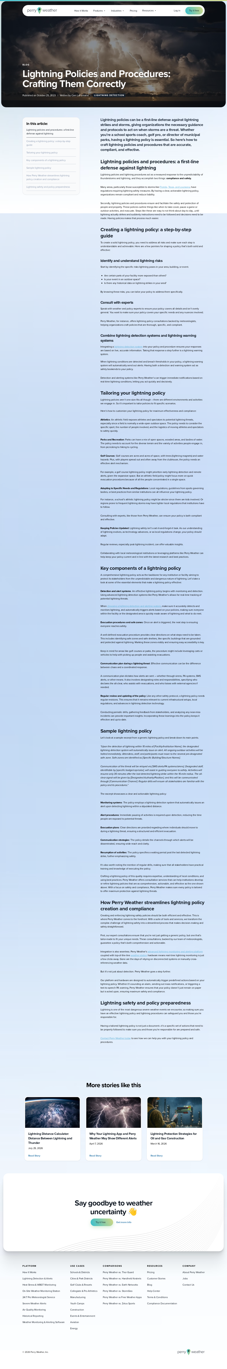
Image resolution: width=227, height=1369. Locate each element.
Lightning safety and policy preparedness (48, 187)
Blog (149, 1285)
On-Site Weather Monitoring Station (41, 1291)
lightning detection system (128, 346)
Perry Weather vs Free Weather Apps (122, 1297)
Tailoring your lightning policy (42, 152)
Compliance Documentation (162, 1303)
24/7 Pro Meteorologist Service (38, 1297)
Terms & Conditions (157, 1297)
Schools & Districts (80, 1272)
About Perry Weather (194, 1272)
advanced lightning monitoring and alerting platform (175, 951)
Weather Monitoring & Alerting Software (43, 1322)
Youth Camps (77, 1303)
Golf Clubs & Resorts (81, 1285)
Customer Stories (156, 1278)
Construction (77, 1309)
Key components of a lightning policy (46, 160)
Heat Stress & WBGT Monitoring (39, 1285)
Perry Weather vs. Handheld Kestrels (122, 1278)
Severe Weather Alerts (34, 1303)
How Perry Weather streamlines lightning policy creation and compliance (47, 177)
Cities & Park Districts (81, 1278)
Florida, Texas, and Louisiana (175, 187)
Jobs (185, 1278)
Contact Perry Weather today (115, 1038)
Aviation (74, 1322)
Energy (74, 1328)
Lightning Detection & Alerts (37, 1278)
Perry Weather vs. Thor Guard (118, 1272)
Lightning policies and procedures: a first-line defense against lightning (50, 131)
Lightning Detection (109, 95)
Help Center (153, 1291)
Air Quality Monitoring (34, 1309)
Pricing (150, 1272)
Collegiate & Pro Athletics (83, 1291)
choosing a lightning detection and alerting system (134, 606)
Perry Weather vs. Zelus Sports (119, 1303)
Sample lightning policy (38, 168)
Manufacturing (77, 1297)
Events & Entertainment (82, 1316)
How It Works (29, 1272)
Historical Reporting (32, 1316)
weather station (139, 955)
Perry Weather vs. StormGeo (117, 1291)
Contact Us (188, 1285)
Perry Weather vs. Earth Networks (120, 1285)
